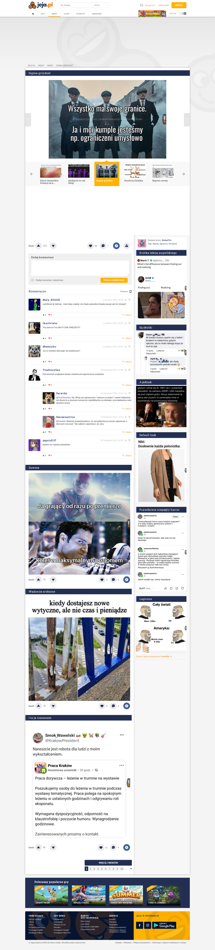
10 (122, 869)
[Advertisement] (107, 211)
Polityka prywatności (117, 927)
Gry (43, 14)
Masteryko (49, 346)
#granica (164, 244)
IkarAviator (50, 323)
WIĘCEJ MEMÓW (108, 862)
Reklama (112, 922)
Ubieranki (97, 14)
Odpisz (128, 315)
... (126, 869)
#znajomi (173, 244)
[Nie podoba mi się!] (57, 245)
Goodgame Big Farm (62, 933)
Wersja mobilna (35, 919)
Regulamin (113, 925)
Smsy (31, 925)
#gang (156, 244)
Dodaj (179, 5)
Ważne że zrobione (42, 591)
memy (41, 66)
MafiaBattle (58, 922)
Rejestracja (85, 921)
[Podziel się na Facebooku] (116, 245)
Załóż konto (163, 5)
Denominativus (65, 417)
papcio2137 (49, 440)
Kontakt (112, 919)
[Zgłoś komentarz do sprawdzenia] (126, 300)
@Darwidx (61, 421)
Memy (54, 14)
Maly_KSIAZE (51, 299)
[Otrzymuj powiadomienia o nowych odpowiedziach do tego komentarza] (130, 300)
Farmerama (58, 919)
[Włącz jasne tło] (180, 13)
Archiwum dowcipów (37, 927)
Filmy (66, 14)
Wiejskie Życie (60, 925)
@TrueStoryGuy (63, 397)
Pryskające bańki (36, 930)
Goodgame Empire (61, 930)
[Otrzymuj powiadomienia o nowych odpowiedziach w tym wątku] (130, 370)
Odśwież (124, 291)
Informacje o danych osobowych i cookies (117, 931)
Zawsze (34, 468)
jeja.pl (31, 66)
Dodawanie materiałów (90, 927)
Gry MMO (59, 915)
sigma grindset (64, 66)
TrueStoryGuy (51, 370)
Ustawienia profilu (88, 929)
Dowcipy (80, 14)
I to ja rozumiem (40, 718)
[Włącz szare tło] (182, 13)
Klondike (57, 927)
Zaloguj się (150, 5)
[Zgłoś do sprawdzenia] (127, 245)
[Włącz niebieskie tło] (184, 13)
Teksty (31, 922)
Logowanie (85, 924)
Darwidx (61, 393)
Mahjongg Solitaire (36, 933)
